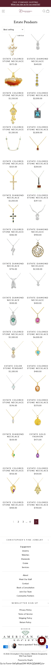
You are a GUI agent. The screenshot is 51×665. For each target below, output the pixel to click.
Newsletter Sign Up (25, 603)
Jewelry (25, 551)
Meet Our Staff (25, 579)
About (25, 575)
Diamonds (25, 559)
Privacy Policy (25, 610)
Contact (25, 583)
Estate (25, 563)
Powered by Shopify (25, 660)
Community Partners (25, 596)
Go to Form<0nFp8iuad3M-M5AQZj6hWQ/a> (22, 663)
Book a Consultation (25, 587)
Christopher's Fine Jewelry (25, 540)
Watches (25, 555)
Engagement (25, 547)
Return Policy (25, 622)
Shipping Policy (25, 618)
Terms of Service (25, 614)
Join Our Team (25, 592)
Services (25, 567)
